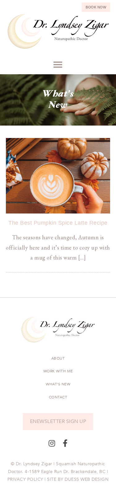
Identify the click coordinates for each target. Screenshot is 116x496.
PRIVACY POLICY (25, 479)
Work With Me (58, 371)
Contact (58, 397)
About (58, 358)
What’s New (58, 384)
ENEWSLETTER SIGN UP (58, 421)
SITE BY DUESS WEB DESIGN (78, 479)
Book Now (96, 7)
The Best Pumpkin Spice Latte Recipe (58, 223)
